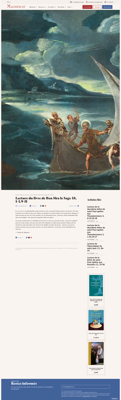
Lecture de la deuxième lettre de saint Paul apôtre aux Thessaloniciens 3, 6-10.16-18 (96, 212)
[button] (40, 206)
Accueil (17, 195)
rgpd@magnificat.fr (86, 396)
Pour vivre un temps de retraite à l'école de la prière (96, 300)
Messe (21, 195)
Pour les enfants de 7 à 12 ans (96, 334)
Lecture (26, 195)
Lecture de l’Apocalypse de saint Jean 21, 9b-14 (95, 247)
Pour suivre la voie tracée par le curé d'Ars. (96, 368)
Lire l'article (91, 221)
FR (8, 2)
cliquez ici (95, 396)
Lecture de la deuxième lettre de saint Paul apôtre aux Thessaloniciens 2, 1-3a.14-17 (96, 231)
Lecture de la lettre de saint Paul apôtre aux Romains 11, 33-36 (96, 261)
